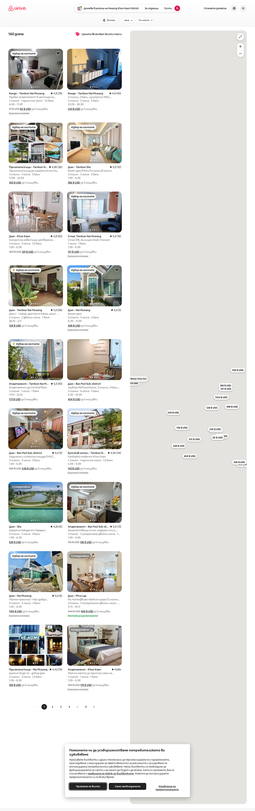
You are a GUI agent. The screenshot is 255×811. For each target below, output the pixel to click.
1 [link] (44, 706)
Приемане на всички (88, 786)
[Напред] (94, 707)
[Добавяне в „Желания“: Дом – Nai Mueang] (117, 270)
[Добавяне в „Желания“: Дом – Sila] (58, 486)
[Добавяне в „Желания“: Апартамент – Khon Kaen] (117, 629)
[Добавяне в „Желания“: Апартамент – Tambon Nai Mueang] (58, 343)
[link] (36, 707)
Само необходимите (127, 786)
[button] (25, 109)
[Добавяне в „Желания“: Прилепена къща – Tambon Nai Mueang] (58, 127)
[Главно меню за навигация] (243, 8)
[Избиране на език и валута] (234, 8)
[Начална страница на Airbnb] (17, 8)
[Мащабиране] (240, 46)
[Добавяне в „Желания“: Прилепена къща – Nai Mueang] (58, 629)
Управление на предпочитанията (167, 788)
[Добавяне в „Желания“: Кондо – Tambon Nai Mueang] (58, 53)
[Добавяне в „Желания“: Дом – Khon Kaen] (58, 196)
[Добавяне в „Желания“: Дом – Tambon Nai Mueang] (58, 270)
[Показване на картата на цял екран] (240, 36)
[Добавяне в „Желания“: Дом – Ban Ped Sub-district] (117, 343)
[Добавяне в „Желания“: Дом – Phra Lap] (117, 555)
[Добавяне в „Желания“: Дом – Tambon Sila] (117, 127)
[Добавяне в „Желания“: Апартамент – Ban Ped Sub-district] (117, 486)
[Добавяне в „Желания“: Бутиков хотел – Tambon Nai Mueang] (117, 413)
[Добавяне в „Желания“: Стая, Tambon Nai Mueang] (117, 196)
